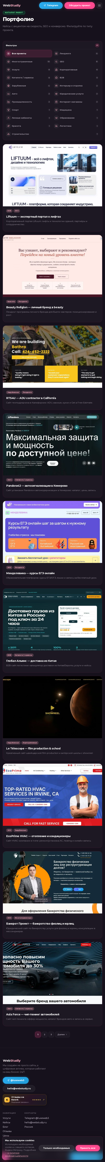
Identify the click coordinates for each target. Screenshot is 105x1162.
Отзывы (7, 1131)
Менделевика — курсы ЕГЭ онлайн (30, 573)
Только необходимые (56, 1148)
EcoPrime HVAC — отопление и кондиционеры (38, 836)
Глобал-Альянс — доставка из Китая (31, 660)
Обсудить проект (79, 5)
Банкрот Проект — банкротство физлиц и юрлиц (40, 923)
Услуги (7, 1118)
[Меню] (99, 5)
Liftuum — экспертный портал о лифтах (33, 216)
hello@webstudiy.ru (19, 1088)
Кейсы (6, 1122)
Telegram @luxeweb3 (36, 1118)
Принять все (87, 1148)
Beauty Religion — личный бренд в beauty (34, 307)
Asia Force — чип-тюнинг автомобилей (32, 1014)
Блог (5, 1127)
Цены (6, 1135)
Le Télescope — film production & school (33, 748)
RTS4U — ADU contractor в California (31, 398)
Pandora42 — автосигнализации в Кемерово (37, 485)
